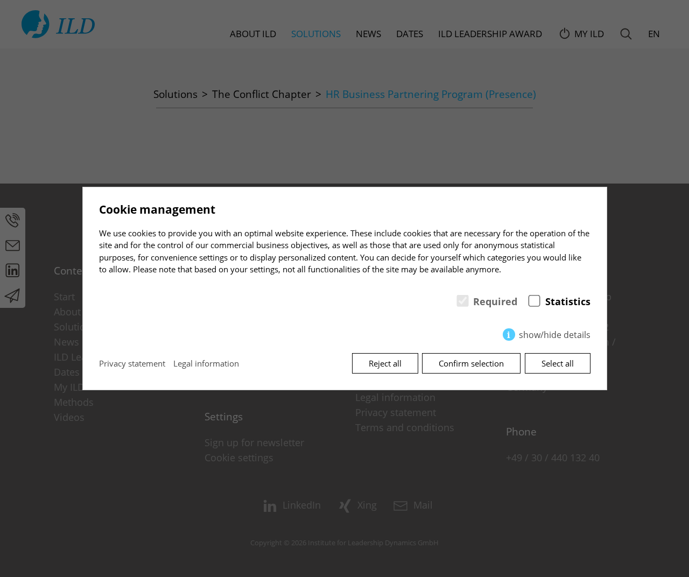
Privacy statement (132, 363)
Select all (558, 363)
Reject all (385, 363)
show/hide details (554, 335)
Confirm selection (471, 363)
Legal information (206, 363)
